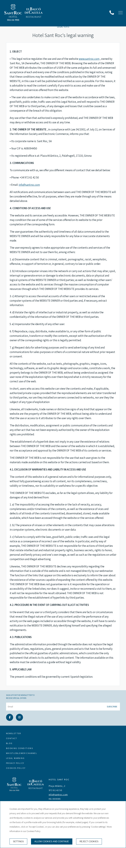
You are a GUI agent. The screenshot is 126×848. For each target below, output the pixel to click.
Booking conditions (19, 748)
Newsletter (13, 733)
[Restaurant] (33, 13)
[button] (120, 12)
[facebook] (9, 720)
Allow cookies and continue (51, 841)
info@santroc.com (29, 185)
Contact (11, 738)
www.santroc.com (89, 59)
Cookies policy (16, 768)
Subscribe (112, 706)
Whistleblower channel (21, 753)
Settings (18, 841)
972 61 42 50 (55, 790)
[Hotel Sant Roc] (13, 13)
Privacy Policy (15, 763)
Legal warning (15, 758)
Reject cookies (89, 841)
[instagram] (19, 720)
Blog (9, 743)
